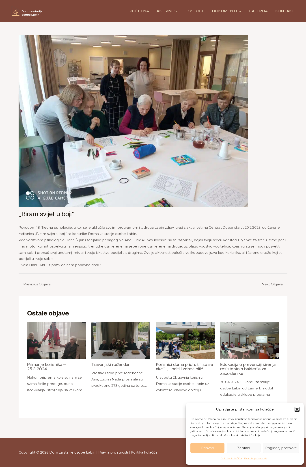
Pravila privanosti (255, 458)
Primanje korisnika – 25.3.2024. (46, 366)
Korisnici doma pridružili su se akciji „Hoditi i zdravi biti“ (184, 366)
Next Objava (274, 284)
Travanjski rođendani (111, 364)
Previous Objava (35, 284)
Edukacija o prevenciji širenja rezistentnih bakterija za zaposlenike (248, 369)
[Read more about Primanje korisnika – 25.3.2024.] (56, 340)
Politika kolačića (231, 458)
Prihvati (207, 448)
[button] (297, 409)
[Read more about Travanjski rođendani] (120, 340)
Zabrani (243, 448)
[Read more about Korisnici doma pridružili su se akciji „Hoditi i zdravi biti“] (185, 340)
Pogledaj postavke (281, 448)
